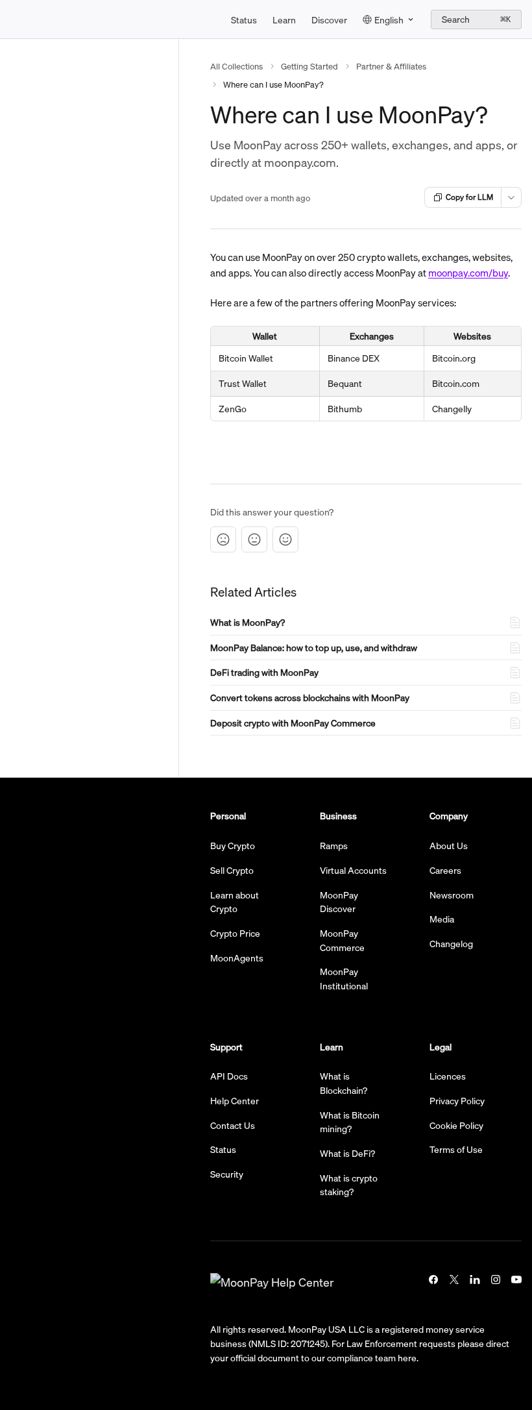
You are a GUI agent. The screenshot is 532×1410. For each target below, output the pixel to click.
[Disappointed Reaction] (223, 539)
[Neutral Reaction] (254, 539)
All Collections (236, 65)
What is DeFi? (347, 1153)
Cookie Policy (456, 1125)
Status (244, 19)
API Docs (229, 1076)
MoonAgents (236, 957)
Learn (284, 19)
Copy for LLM (469, 197)
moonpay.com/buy (468, 272)
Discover (329, 19)
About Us (448, 845)
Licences (447, 1076)
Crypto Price (235, 933)
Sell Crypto (232, 870)
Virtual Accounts (353, 870)
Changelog (451, 943)
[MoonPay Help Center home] (13, 19)
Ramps (334, 845)
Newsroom (451, 894)
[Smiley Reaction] (285, 539)
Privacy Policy (457, 1100)
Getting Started (309, 65)
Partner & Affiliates (391, 65)
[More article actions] (511, 197)
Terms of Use (456, 1149)
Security (226, 1174)
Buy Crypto (232, 845)
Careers (445, 870)
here (407, 1357)
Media (441, 918)
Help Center (234, 1100)
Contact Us (232, 1125)
